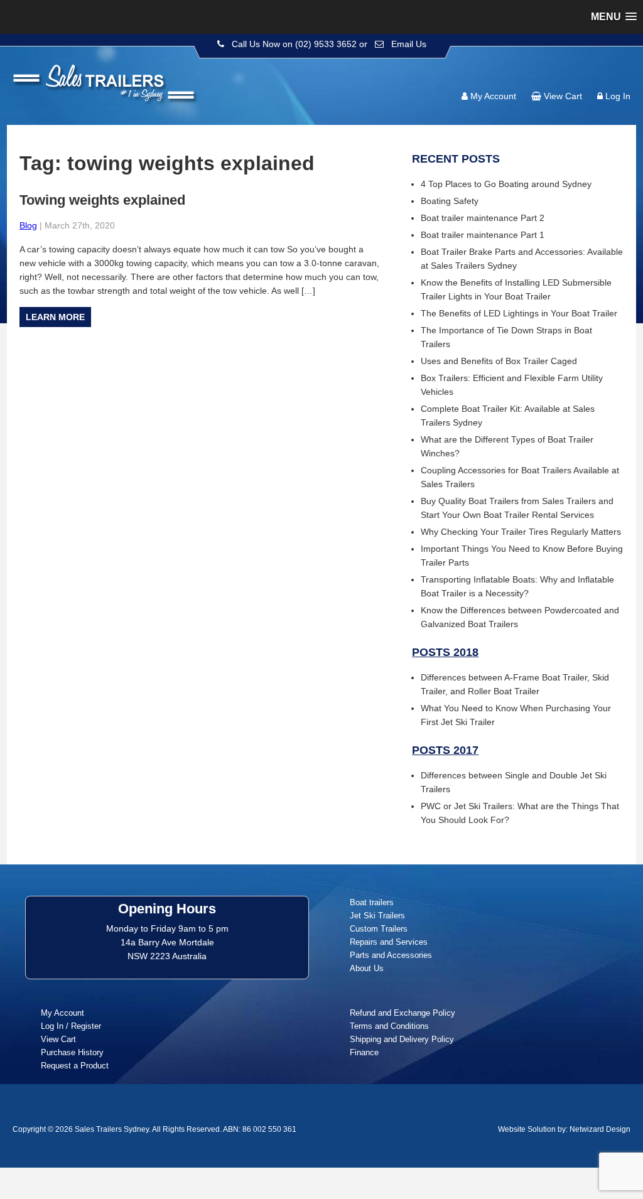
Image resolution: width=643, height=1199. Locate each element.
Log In (617, 96)
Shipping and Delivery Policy (402, 1039)
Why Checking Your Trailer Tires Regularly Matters (521, 532)
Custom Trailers (379, 928)
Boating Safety (449, 201)
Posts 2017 (445, 750)
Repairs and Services (389, 942)
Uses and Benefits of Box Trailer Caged (499, 361)
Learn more (55, 317)
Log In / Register (71, 1026)
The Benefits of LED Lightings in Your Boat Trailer (519, 313)
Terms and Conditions (389, 1026)
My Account (493, 96)
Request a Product (75, 1065)
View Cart (563, 96)
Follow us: (594, 72)
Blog (28, 225)
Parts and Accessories (391, 955)
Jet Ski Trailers (377, 915)
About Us (367, 968)
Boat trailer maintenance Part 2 (482, 218)
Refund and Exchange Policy (402, 1013)
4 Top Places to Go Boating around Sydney (506, 184)
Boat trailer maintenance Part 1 (482, 235)
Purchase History (72, 1052)
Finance (364, 1052)
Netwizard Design (600, 1129)
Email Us (408, 44)
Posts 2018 (445, 652)
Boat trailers (372, 902)
